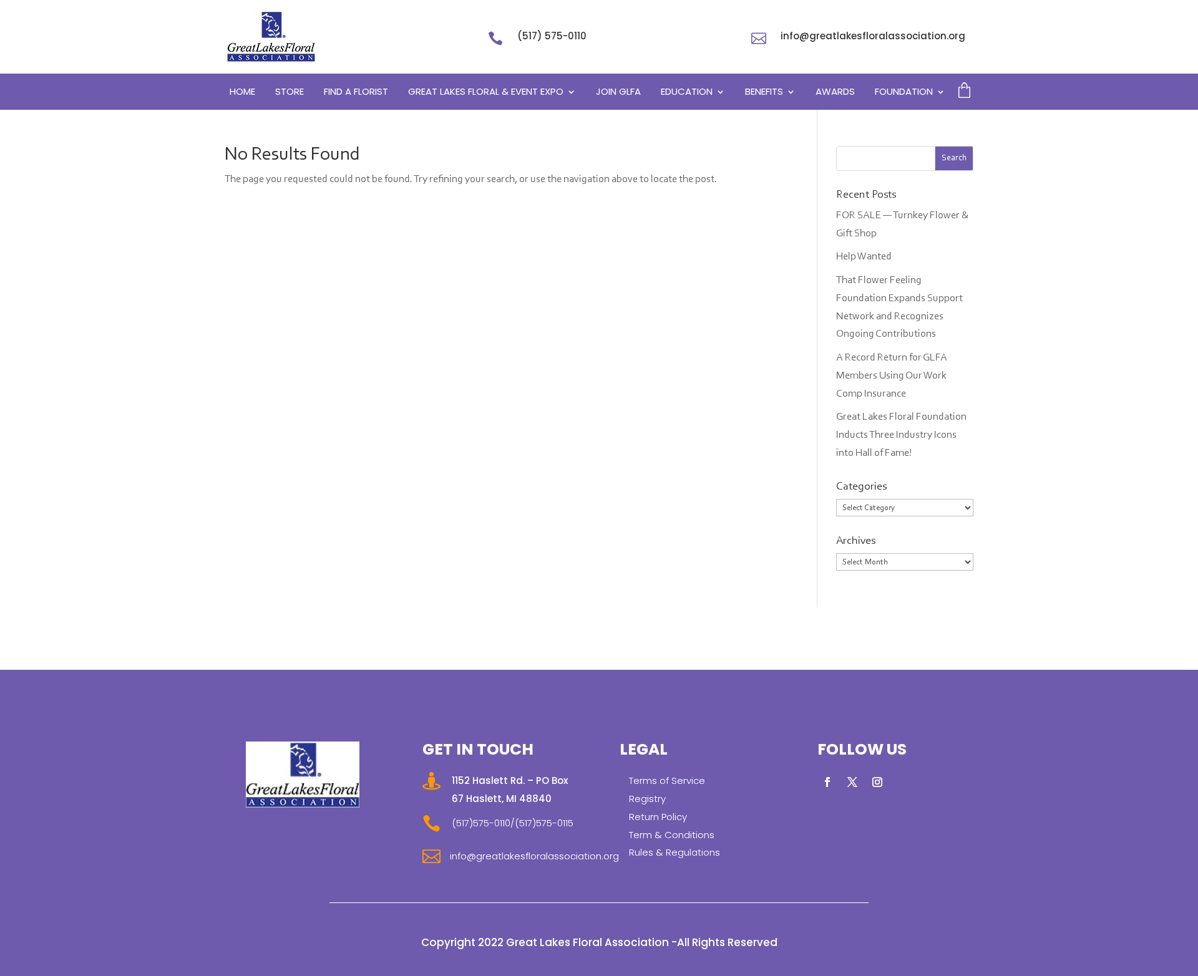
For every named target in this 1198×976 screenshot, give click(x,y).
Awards (835, 92)
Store (289, 92)
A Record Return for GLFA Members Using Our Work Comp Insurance (891, 375)
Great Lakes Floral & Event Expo (485, 92)
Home (242, 92)
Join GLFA (618, 92)
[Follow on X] (852, 782)
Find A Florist (356, 92)
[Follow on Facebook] (827, 782)
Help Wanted (864, 256)
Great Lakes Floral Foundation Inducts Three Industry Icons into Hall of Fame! (901, 435)
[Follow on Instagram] (877, 782)
